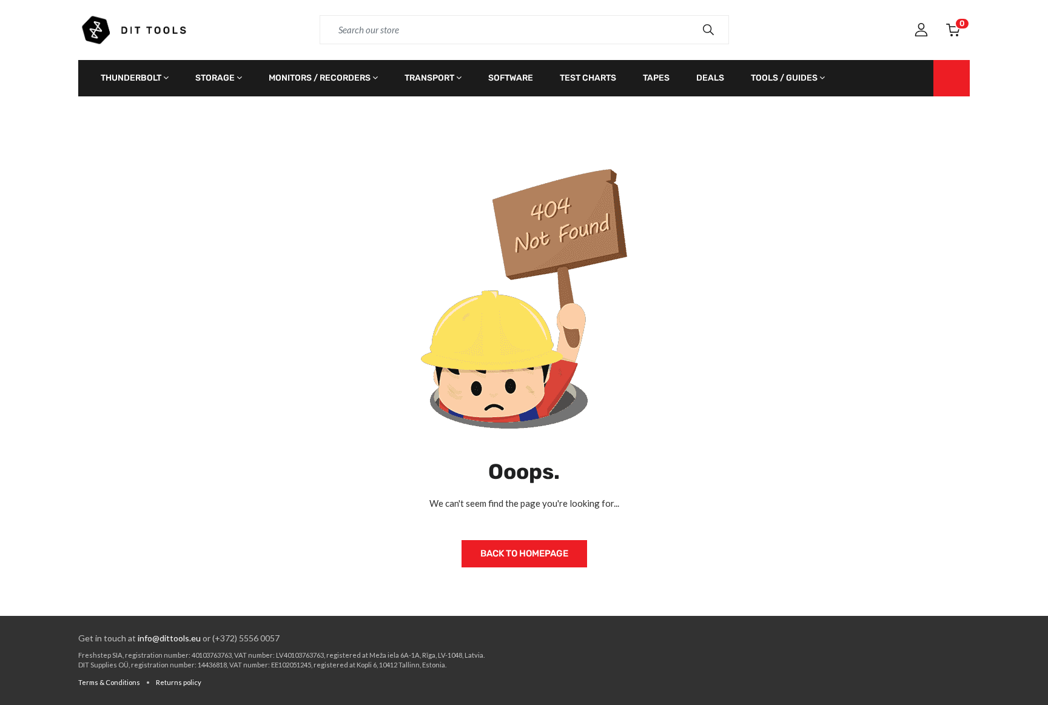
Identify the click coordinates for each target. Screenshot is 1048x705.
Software (510, 78)
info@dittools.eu (169, 638)
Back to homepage (524, 553)
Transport (429, 78)
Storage (215, 78)
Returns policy (178, 682)
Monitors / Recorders (320, 78)
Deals (710, 78)
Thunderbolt (131, 78)
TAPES (656, 78)
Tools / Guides (784, 78)
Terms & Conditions (109, 682)
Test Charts (588, 78)
